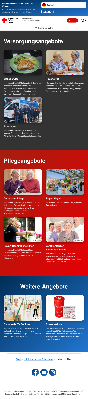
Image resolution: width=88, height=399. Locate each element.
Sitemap (24, 394)
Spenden (72, 20)
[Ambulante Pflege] (23, 182)
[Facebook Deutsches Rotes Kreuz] (35, 372)
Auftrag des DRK (50, 391)
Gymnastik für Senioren (17, 324)
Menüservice (11, 78)
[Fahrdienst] (23, 110)
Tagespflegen (53, 198)
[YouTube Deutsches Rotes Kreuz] (44, 372)
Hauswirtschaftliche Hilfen (19, 245)
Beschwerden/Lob (12, 394)
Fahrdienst (10, 126)
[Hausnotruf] (65, 62)
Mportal (40, 394)
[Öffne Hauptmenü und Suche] (83, 20)
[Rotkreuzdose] (65, 308)
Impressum (19, 391)
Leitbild (29, 391)
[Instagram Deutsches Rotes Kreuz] (52, 372)
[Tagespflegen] (65, 182)
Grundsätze (37, 391)
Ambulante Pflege (14, 198)
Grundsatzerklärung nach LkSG (71, 391)
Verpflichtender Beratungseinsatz (56, 247)
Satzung (32, 394)
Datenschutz (9, 391)
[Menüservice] (23, 62)
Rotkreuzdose (54, 324)
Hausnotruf (52, 78)
